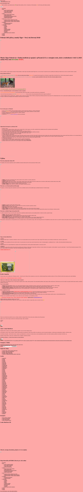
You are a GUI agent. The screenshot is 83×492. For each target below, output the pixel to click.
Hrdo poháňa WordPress (13, 491)
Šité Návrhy (6, 485)
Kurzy (3, 18)
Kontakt (3, 35)
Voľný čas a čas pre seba (8, 12)
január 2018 (4, 408)
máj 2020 (3, 401)
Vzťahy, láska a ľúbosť (7, 11)
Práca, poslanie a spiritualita (6, 417)
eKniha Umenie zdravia (7, 15)
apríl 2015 (3, 413)
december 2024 (4, 375)
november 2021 (4, 396)
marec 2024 (4, 382)
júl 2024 (3, 379)
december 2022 (4, 391)
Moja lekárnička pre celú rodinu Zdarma (10, 16)
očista (57, 340)
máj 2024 (3, 380)
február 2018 (4, 407)
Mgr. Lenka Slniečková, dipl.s (5, 3)
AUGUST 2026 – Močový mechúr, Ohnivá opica (9, 350)
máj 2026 (3, 360)
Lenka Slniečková (7, 340)
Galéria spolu (4, 24)
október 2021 (4, 397)
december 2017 (4, 409)
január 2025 (4, 374)
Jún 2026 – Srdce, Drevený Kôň (7, 352)
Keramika (5, 31)
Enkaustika (4, 22)
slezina (62, 340)
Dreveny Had (47, 340)
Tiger (66, 340)
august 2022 (4, 392)
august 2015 (4, 412)
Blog (3, 9)
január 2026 (4, 364)
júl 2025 (3, 369)
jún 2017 (3, 410)
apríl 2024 (3, 381)
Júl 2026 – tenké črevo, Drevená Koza (8, 351)
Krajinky (5, 25)
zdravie (70, 340)
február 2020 (4, 403)
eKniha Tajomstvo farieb (8, 472)
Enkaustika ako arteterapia (8, 23)
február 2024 (4, 383)
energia (51, 340)
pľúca (59, 340)
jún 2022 (3, 394)
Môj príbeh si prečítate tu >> (4, 337)
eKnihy (3, 13)
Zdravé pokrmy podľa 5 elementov (9, 32)
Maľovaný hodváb (7, 484)
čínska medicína (42, 340)
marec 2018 (4, 406)
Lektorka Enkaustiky (7, 478)
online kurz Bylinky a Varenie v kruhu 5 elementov (12, 21)
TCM (64, 340)
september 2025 (4, 367)
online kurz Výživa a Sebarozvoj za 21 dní (10, 19)
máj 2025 (3, 371)
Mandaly (5, 28)
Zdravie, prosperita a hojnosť (8, 10)
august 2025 (4, 368)
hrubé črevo (54, 340)
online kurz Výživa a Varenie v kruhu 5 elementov (12, 20)
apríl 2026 (3, 361)
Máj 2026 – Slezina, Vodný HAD (7, 353)
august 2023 (4, 388)
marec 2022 (4, 395)
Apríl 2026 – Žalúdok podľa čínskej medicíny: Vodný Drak (11, 354)
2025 (35, 340)
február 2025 (4, 373)
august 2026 (4, 358)
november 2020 (4, 400)
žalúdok (68, 340)
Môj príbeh (4, 8)
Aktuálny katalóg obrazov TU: (5, 249)
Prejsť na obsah (2, 0)
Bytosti (5, 27)
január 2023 (4, 390)
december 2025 (4, 365)
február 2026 (4, 363)
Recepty (3, 34)
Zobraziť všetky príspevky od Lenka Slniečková (16, 337)
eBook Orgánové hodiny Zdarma (9, 14)
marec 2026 (4, 362)
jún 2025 (3, 370)
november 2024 (4, 376)
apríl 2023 (3, 389)
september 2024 (4, 378)
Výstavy (3, 33)
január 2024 (4, 384)
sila (60, 340)
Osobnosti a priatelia (7, 29)
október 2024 (4, 377)
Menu (1, 6)
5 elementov (38, 340)
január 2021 (4, 399)
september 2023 (4, 387)
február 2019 (4, 404)
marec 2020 (4, 402)
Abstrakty (5, 26)
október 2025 (4, 366)
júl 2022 (3, 393)
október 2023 (4, 386)
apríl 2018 (3, 405)
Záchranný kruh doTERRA (8, 471)
